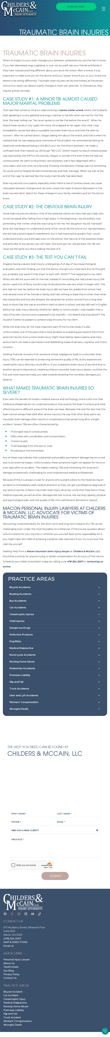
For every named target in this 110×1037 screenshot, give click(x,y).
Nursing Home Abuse (22, 661)
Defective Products (21, 634)
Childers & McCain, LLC (86, 551)
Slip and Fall (16, 682)
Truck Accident (12, 1017)
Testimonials (10, 967)
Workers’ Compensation (23, 702)
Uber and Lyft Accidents (23, 695)
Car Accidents (17, 607)
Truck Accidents (19, 688)
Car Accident (10, 995)
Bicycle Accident (12, 991)
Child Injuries (16, 621)
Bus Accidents (17, 600)
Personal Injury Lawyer (16, 959)
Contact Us (10, 978)
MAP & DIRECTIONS (15, 942)
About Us (8, 963)
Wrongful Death (18, 709)
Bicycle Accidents (20, 587)
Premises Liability (19, 675)
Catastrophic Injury (14, 999)
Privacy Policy (11, 974)
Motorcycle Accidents (22, 655)
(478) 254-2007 (76, 6)
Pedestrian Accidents (22, 668)
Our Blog (8, 970)
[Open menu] (105, 9)
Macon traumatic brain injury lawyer (48, 551)
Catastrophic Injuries (21, 614)
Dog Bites (15, 641)
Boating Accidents (20, 594)
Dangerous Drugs (19, 627)
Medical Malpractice (21, 648)
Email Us (8, 946)
